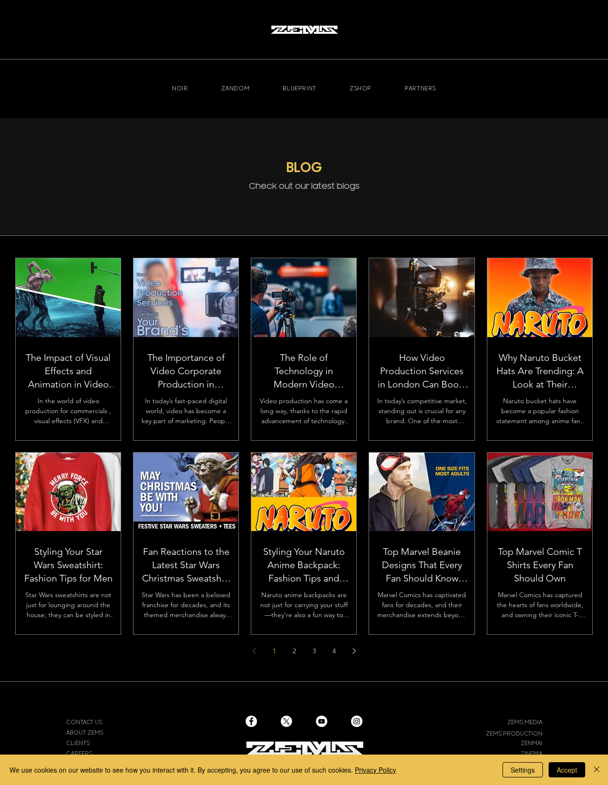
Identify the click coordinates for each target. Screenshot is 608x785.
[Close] (596, 769)
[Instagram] (356, 721)
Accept (567, 770)
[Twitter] (286, 721)
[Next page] (353, 650)
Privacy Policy (375, 770)
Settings (523, 770)
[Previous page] (254, 650)
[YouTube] (321, 721)
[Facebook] (251, 721)
